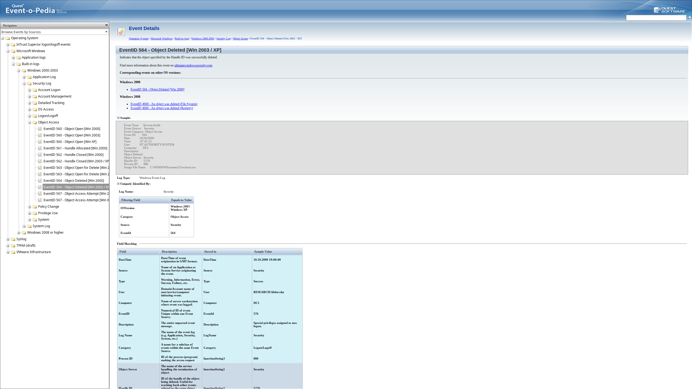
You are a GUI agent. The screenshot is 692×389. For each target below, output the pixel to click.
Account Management (54, 96)
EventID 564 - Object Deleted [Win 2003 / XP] (77, 187)
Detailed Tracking (51, 102)
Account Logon (49, 90)
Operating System (24, 38)
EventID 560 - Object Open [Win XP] (70, 141)
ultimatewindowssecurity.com (193, 65)
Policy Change (48, 206)
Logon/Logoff (48, 115)
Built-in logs (30, 64)
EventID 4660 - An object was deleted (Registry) (162, 108)
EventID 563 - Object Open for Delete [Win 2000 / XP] (83, 167)
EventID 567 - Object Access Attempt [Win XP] (78, 200)
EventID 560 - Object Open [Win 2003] (72, 135)
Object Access (48, 122)
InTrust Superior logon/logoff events (43, 44)
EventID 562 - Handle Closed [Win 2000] (74, 154)
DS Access (46, 109)
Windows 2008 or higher (45, 232)
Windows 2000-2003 (42, 70)
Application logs (34, 57)
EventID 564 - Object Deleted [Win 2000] (74, 180)
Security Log (42, 83)
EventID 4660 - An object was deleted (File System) (164, 104)
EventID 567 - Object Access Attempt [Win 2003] (80, 193)
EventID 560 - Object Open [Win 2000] (72, 128)
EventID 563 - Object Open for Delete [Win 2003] (80, 174)
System (43, 219)
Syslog (21, 239)
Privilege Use (48, 213)
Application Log (44, 77)
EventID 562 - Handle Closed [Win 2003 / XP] (77, 161)
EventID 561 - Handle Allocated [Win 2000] (75, 148)
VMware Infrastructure (33, 252)
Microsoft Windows (30, 51)
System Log (41, 226)
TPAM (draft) (25, 245)
